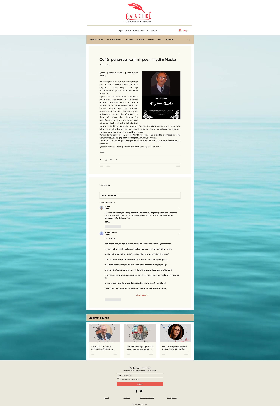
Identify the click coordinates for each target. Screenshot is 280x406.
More (180, 39)
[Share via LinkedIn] (111, 159)
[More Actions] (179, 207)
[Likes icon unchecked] (106, 226)
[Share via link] (117, 159)
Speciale (169, 39)
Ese (159, 39)
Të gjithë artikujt (96, 39)
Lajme (102, 152)
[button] (189, 39)
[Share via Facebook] (101, 159)
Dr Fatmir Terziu (114, 39)
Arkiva (151, 39)
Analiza (140, 39)
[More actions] (179, 54)
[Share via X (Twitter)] (106, 159)
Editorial (129, 39)
